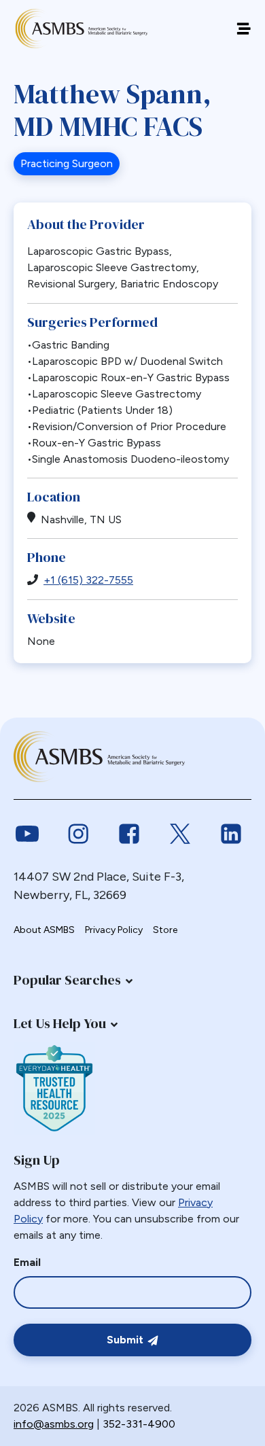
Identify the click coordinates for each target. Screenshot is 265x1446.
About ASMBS (44, 930)
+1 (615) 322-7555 (88, 580)
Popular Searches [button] (67, 980)
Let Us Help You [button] (60, 1023)
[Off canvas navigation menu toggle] (243, 28)
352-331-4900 (139, 1423)
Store (165, 930)
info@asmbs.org (54, 1423)
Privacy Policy (114, 930)
